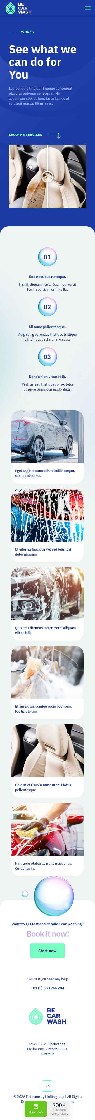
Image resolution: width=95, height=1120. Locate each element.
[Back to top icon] (47, 1086)
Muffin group (54, 1096)
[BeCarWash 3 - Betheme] (18, 7)
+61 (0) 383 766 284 (47, 988)
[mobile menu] (87, 7)
